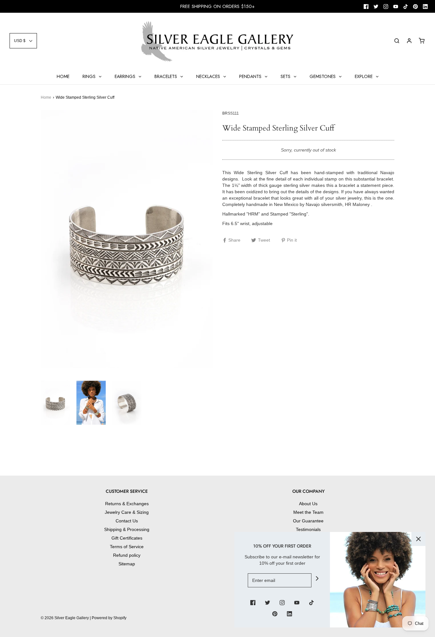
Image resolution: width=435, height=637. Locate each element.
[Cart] (421, 41)
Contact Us (127, 520)
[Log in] (409, 41)
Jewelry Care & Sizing (127, 512)
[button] (23, 40)
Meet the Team (308, 512)
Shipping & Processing (126, 529)
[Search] (397, 41)
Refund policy (126, 555)
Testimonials (308, 529)
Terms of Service (127, 546)
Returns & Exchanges (127, 503)
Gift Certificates (126, 538)
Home (46, 97)
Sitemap (126, 563)
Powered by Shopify (109, 618)
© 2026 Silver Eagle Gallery (65, 618)
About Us (308, 503)
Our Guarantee (308, 520)
